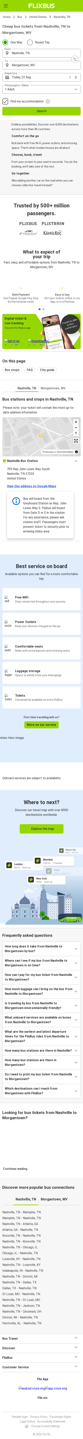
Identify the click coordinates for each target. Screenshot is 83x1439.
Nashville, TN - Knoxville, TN (21, 1241)
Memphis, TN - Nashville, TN (21, 1218)
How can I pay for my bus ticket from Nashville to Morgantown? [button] (38, 977)
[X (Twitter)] (44, 1407)
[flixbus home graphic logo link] (41, 5)
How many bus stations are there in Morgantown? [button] (30, 1062)
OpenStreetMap (65, 451)
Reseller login (20, 1416)
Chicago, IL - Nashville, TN (20, 1253)
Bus (19, 17)
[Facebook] (39, 1407)
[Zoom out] (76, 427)
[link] (41, 856)
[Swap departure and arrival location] (74, 59)
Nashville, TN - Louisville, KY (21, 1265)
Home (6, 17)
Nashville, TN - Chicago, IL (20, 1247)
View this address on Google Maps (31, 486)
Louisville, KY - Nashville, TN (21, 1259)
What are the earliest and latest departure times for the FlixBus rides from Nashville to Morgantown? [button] (37, 1036)
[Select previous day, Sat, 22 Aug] (70, 77)
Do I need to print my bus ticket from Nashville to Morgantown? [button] (38, 1076)
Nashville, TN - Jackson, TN (21, 1306)
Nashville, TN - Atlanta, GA (20, 1224)
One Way (16, 42)
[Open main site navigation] (5, 5)
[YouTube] (42, 1407)
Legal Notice (27, 1421)
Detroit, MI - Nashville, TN (20, 1317)
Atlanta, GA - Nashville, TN (20, 1230)
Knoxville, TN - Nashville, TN (21, 1235)
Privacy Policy (38, 1416)
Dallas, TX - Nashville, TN (19, 1288)
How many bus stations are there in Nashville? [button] (38, 1050)
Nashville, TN (62, 17)
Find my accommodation (27, 101)
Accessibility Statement (51, 1421)
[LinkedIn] (43, 1407)
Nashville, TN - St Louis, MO (21, 1300)
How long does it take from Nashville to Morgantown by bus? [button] (33, 949)
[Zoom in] (76, 422)
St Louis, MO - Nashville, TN (21, 1294)
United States (38, 17)
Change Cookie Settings (45, 1426)
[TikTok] (45, 1407)
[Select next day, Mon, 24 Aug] (76, 77)
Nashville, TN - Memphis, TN (21, 1212)
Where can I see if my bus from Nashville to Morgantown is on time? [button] (36, 963)
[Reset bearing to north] (76, 433)
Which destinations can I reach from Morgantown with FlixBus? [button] (31, 1091)
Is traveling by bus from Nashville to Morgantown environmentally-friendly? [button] (33, 1005)
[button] (41, 53)
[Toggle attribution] (76, 451)
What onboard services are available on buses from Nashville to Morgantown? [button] (38, 1020)
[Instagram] (41, 1407)
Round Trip (42, 42)
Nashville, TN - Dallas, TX (19, 1282)
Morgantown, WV (53, 388)
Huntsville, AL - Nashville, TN (21, 1323)
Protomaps (48, 451)
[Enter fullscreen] (76, 441)
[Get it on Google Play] (32, 1388)
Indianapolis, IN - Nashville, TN (22, 1270)
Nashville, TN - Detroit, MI (20, 1276)
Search (42, 111)
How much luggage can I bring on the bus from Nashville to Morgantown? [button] (38, 991)
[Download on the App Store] (56, 1388)
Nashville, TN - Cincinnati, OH (21, 1311)
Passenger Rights (60, 1416)
